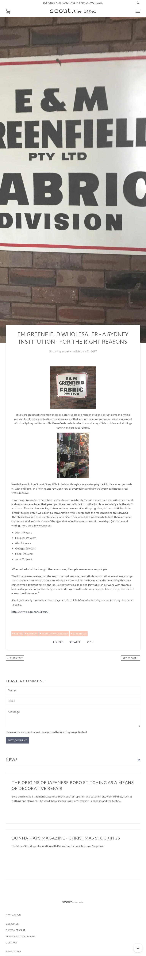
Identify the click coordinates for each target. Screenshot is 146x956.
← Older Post (15, 658)
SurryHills (80, 633)
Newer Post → (130, 658)
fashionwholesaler (55, 633)
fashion (32, 633)
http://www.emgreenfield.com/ (30, 611)
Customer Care (15, 930)
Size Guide (12, 924)
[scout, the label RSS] (139, 760)
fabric (18, 633)
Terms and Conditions (20, 936)
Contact (11, 942)
